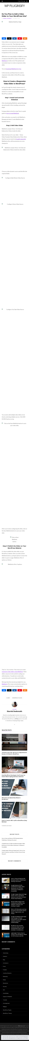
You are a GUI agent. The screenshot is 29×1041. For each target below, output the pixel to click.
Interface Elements (7, 973)
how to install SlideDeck (12, 113)
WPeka (17, 718)
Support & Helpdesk (7, 996)
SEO (4, 989)
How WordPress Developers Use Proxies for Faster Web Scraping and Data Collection (13, 775)
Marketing (5, 976)
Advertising (5, 953)
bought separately (21, 139)
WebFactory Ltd (21, 1025)
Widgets (5, 1006)
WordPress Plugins (7, 1010)
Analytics (5, 956)
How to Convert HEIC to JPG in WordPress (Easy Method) (14, 821)
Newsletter (5, 983)
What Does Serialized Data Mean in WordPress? (11, 798)
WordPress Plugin (17, 697)
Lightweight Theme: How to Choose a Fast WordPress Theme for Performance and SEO (19, 934)
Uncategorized (6, 1003)
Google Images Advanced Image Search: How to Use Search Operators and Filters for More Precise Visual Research (13, 852)
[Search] (26, 1)
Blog (4, 959)
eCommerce (5, 963)
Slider (8, 697)
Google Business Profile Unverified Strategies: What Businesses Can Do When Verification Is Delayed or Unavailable (13, 845)
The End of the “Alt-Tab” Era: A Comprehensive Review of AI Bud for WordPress (14, 753)
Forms (4, 966)
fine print (25, 1036)
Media (4, 979)
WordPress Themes (7, 1013)
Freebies (5, 969)
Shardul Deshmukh (7, 18)
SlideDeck (4, 60)
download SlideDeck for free (13, 69)
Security (5, 986)
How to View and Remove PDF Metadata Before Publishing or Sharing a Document (18, 880)
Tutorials (5, 999)
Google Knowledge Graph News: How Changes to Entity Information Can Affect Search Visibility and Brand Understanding (18, 919)
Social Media (5, 993)
